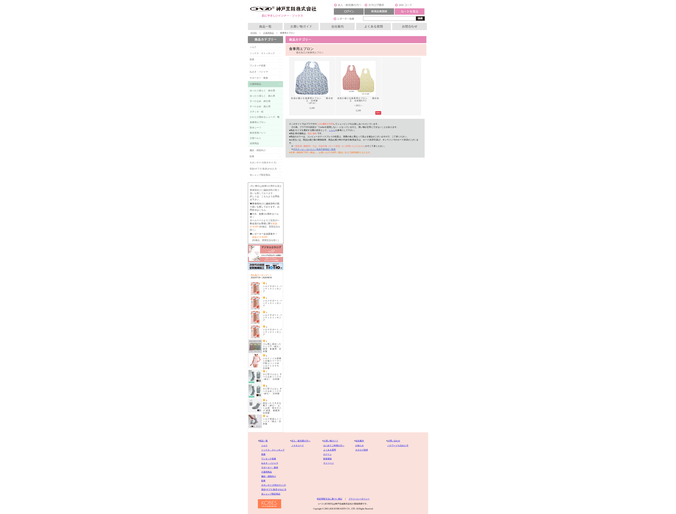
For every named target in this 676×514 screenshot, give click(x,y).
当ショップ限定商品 (270, 494)
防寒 (263, 480)
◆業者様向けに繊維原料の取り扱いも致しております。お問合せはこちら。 (265, 206)
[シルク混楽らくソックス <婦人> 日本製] (255, 427)
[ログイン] (349, 14)
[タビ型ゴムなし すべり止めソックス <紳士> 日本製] (255, 382)
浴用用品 (254, 143)
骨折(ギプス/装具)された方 (273, 489)
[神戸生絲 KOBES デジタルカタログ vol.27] (265, 261)
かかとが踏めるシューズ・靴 (265, 117)
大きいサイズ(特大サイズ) (273, 485)
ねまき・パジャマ (269, 463)
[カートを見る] (410, 14)
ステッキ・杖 (257, 111)
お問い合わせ (393, 441)
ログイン (327, 454)
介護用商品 (268, 33)
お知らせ (359, 445)
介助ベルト (255, 138)
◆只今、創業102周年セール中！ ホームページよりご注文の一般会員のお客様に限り (265, 220)
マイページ (328, 463)
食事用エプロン (258, 122)
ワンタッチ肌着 (268, 458)
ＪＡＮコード (297, 445)
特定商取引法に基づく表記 (329, 499)
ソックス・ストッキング (272, 450)
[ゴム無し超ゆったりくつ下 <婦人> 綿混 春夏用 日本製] (255, 352)
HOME (254, 33)
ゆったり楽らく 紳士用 (262, 90)
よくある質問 (329, 450)
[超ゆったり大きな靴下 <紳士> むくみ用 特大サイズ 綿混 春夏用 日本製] (255, 411)
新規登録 (327, 458)
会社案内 (359, 441)
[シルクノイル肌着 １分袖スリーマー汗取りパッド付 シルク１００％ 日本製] (255, 367)
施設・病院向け (268, 476)
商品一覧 (263, 441)
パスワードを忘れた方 (397, 445)
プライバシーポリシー (359, 499)
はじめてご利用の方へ (333, 445)
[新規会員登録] (379, 14)
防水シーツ (255, 127)
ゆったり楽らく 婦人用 (262, 96)
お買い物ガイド (330, 441)
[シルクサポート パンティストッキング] (255, 294)
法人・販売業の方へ (300, 441)
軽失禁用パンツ (258, 132)
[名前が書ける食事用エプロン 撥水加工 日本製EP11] (358, 96)
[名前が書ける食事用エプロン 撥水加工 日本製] (312, 96)
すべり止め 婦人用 (260, 106)
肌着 (263, 454)
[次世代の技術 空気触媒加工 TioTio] (265, 270)
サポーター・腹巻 (269, 467)
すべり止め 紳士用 (260, 101)
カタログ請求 (361, 450)
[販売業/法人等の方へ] (349, 6)
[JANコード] (410, 6)
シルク (264, 445)
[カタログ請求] (379, 6)
